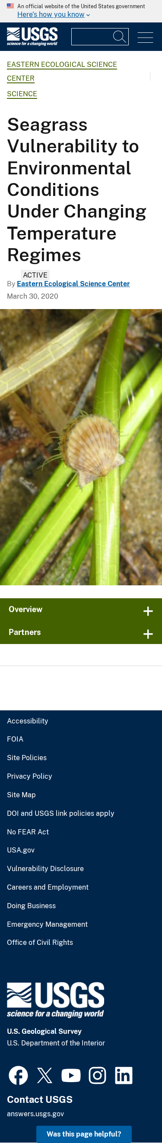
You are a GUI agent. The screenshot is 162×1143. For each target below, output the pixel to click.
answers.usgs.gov (35, 1114)
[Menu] (145, 37)
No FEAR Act (28, 832)
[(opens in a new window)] (18, 1074)
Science (22, 94)
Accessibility (27, 721)
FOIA (15, 739)
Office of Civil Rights (40, 943)
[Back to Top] (131, 1112)
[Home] (32, 44)
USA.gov (21, 850)
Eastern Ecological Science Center (73, 284)
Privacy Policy (29, 776)
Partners (25, 632)
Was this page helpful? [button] (84, 1134)
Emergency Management (47, 924)
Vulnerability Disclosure (45, 869)
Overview (25, 609)
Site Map (21, 795)
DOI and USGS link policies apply (60, 814)
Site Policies (27, 758)
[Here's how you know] (81, 11)
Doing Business (31, 906)
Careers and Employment (48, 887)
